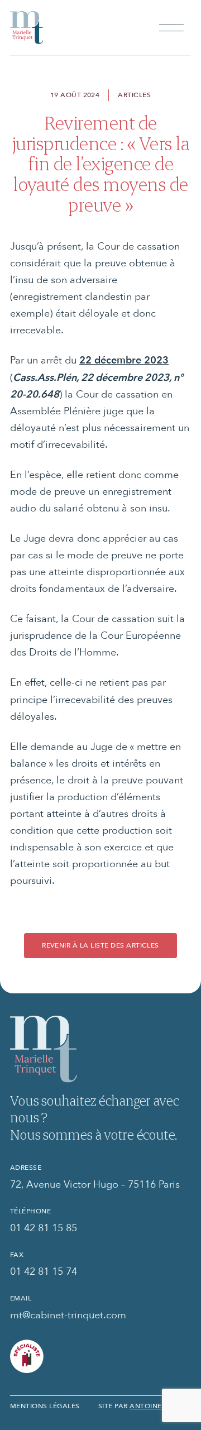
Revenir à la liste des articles (100, 945)
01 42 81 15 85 (43, 1227)
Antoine (145, 1405)
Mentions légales (45, 1405)
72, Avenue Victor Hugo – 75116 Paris (95, 1184)
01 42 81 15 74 (43, 1271)
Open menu (171, 28)
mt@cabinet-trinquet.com (68, 1314)
